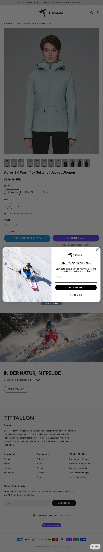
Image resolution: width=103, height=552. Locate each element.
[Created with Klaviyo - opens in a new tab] (51, 303)
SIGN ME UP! (76, 287)
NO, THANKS (76, 295)
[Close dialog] (97, 249)
